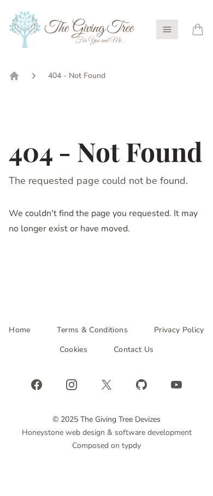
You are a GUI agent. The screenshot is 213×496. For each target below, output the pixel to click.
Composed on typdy (106, 445)
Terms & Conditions (92, 330)
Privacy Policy (179, 330)
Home (19, 330)
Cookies (73, 349)
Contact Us (134, 349)
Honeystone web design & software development (107, 432)
